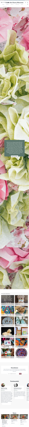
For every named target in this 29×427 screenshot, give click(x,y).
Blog (22, 4)
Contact (5, 6)
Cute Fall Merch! (14, 419)
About (7, 4)
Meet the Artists (14, 156)
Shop (12, 4)
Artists (17, 4)
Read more (3, 426)
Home (3, 4)
